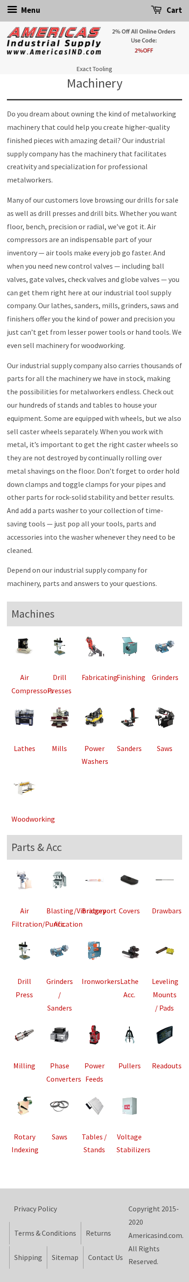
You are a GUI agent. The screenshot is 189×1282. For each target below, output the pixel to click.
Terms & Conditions (45, 1233)
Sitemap (65, 1257)
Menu (30, 10)
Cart (173, 10)
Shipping (28, 1257)
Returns (98, 1233)
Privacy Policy (35, 1208)
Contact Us (105, 1257)
